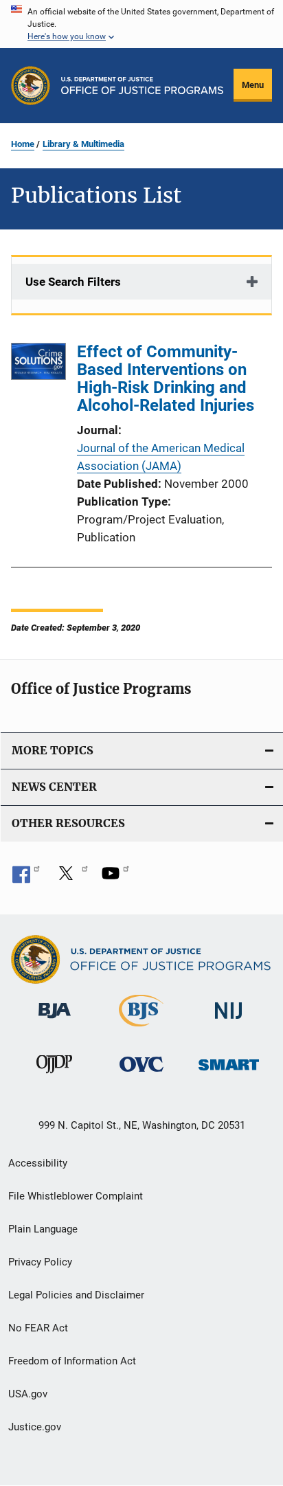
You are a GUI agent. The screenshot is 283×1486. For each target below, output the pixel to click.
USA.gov (27, 1394)
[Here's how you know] (141, 24)
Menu (253, 85)
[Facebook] (26, 878)
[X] (70, 878)
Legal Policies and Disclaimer (76, 1295)
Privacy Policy (40, 1262)
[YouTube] (115, 878)
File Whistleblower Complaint (75, 1196)
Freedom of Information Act (72, 1361)
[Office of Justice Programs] (30, 85)
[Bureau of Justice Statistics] (141, 1029)
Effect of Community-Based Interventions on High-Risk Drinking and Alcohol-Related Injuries (165, 378)
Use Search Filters (73, 282)
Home (22, 144)
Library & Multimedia (83, 144)
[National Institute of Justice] (228, 1021)
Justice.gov (34, 1427)
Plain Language (43, 1229)
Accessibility (37, 1163)
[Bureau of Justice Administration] (54, 1021)
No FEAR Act (38, 1328)
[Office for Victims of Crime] (141, 1074)
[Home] (142, 85)
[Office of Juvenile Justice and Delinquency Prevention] (54, 1076)
